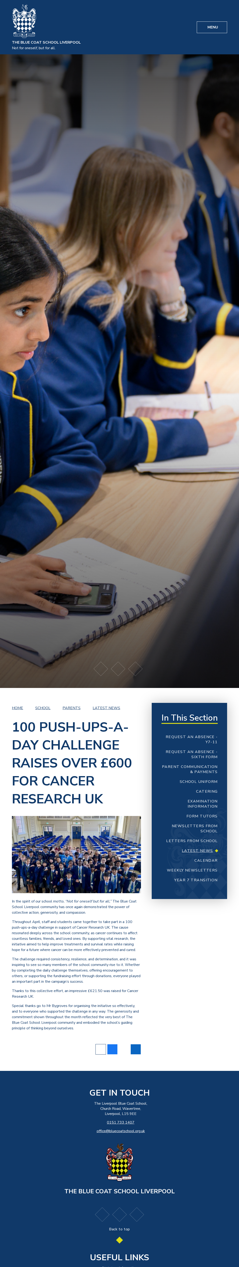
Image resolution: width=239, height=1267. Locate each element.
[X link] (137, 1214)
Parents (72, 708)
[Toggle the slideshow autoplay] (118, 669)
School (42, 708)
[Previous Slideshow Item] (101, 669)
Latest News (106, 708)
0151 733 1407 (120, 1122)
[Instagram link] (119, 1214)
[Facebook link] (102, 1214)
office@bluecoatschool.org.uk (121, 1131)
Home (17, 708)
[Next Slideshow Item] (135, 669)
